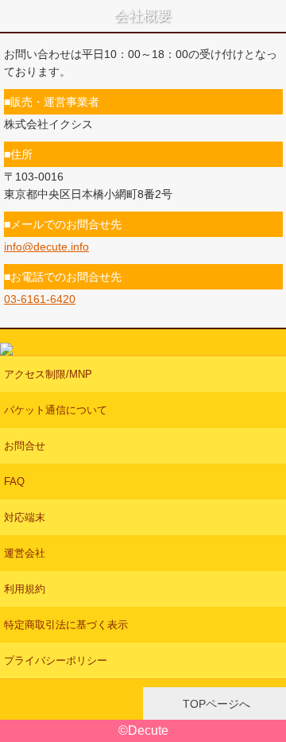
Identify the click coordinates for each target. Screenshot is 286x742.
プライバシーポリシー (55, 660)
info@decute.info (46, 246)
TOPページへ (215, 703)
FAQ (14, 482)
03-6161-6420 (39, 299)
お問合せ (24, 446)
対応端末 (24, 517)
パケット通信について (55, 410)
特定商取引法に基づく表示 (66, 625)
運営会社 (24, 553)
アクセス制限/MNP (48, 374)
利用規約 (24, 589)
